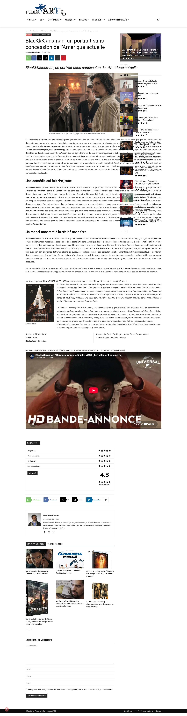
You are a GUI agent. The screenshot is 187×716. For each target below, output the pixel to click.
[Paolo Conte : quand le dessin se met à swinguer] (126, 210)
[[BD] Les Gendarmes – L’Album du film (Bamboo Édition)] (70, 558)
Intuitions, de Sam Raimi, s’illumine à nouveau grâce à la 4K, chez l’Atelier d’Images (100, 573)
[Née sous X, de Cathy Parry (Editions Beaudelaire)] (126, 121)
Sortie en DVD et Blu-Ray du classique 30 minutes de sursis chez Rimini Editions (100, 604)
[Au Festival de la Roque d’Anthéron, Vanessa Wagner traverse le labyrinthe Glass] (126, 157)
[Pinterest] (63, 57)
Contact (158, 711)
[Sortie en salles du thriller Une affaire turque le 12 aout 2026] (39, 559)
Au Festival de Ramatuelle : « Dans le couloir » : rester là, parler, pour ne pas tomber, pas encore (140, 52)
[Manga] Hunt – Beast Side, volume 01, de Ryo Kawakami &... (147, 183)
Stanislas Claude (34, 52)
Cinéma (36, 31)
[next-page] (31, 629)
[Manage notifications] (7, 709)
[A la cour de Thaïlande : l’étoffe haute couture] (126, 109)
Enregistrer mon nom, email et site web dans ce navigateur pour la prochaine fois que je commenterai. (70, 690)
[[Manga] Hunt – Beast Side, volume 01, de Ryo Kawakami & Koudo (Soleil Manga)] (126, 184)
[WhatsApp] (28, 57)
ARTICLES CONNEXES (36, 544)
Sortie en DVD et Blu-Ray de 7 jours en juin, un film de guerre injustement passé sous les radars (39, 621)
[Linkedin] (51, 57)
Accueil (28, 31)
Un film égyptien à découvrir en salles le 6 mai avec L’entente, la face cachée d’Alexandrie (69, 603)
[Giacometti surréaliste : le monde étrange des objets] (126, 84)
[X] (39, 57)
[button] (158, 20)
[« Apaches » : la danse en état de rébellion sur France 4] (126, 222)
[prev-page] (27, 629)
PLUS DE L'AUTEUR (55, 544)
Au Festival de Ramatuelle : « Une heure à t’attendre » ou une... (147, 170)
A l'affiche (44, 31)
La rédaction (128, 711)
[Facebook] (34, 57)
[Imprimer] (57, 57)
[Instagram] (50, 532)
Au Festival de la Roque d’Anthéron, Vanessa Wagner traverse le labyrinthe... (147, 156)
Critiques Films (45, 34)
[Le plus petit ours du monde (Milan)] (126, 96)
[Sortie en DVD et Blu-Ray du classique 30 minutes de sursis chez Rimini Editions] (100, 590)
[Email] (45, 57)
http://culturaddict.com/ (51, 519)
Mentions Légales (147, 711)
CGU (137, 711)
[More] (106, 499)
